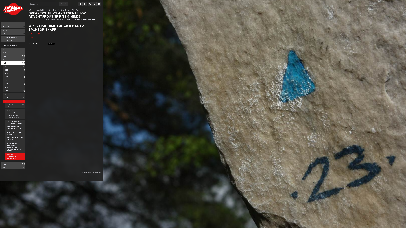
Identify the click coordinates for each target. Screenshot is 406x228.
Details (31, 37)
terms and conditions (94, 173)
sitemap (84, 173)
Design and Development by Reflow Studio (87, 178)
